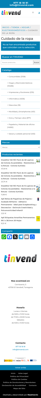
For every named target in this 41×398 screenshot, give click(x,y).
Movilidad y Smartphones (20, 111)
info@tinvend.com (20, 349)
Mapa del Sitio (19, 388)
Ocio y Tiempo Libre (17, 118)
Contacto (33, 385)
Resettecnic (33, 395)
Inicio (5, 27)
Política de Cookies (19, 379)
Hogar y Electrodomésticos (20, 83)
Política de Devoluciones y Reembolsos (19, 382)
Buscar (36, 62)
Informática (14, 99)
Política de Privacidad (19, 376)
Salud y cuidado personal (19, 134)
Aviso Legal (23, 373)
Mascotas (13, 105)
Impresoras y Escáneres (19, 92)
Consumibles (14, 76)
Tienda (15, 27)
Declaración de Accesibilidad (14, 385)
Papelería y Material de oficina (22, 124)
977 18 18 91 (20, 2)
